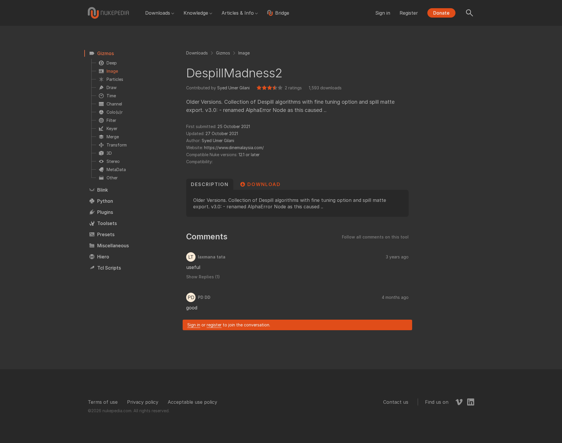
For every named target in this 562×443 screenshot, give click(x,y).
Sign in (382, 13)
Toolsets (107, 223)
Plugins (105, 212)
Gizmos (105, 53)
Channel (114, 103)
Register (409, 13)
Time (111, 95)
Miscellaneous (113, 245)
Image (112, 71)
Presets (105, 234)
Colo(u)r (115, 112)
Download (264, 184)
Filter (111, 120)
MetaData (116, 169)
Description (210, 184)
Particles (115, 79)
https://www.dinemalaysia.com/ (234, 147)
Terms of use (103, 402)
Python (105, 201)
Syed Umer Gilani (233, 87)
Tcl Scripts (109, 268)
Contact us (395, 402)
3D (109, 153)
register (214, 324)
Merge (113, 136)
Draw (111, 87)
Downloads (157, 13)
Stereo (113, 161)
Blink (102, 190)
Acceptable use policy (192, 402)
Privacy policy (142, 402)
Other (112, 177)
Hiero (103, 257)
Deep (112, 62)
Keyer (112, 128)
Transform (117, 144)
